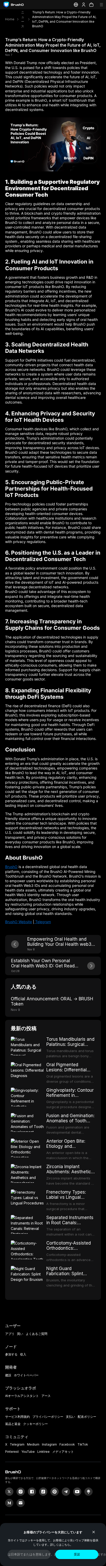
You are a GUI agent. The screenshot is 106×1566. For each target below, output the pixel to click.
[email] (20, 1503)
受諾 (77, 1554)
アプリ (9, 1334)
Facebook (67, 1444)
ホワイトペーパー (26, 1375)
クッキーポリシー (35, 1424)
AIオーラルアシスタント (22, 1396)
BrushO (11, 866)
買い (20, 1334)
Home (9, 19)
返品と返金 (13, 1424)
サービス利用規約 (17, 1417)
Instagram (49, 1444)
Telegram (42, 922)
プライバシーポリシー (47, 1417)
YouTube (28, 1452)
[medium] (9, 1503)
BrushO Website (18, 922)
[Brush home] (14, 4)
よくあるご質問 (36, 1334)
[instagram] (20, 1492)
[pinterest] (54, 1492)
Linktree (43, 1452)
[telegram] (66, 1492)
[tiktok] (43, 1492)
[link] (88, 1492)
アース (46, 1396)
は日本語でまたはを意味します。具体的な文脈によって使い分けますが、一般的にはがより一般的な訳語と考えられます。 (29, 1554)
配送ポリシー (87, 1417)
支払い (70, 1417)
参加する (11, 1354)
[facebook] (32, 1492)
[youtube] (77, 1492)
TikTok (82, 1444)
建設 (8, 1375)
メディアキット (63, 1452)
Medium (33, 1444)
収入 (23, 1354)
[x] (9, 1492)
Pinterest (12, 1452)
